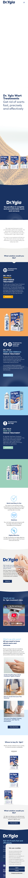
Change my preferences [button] (16, 873)
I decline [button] (17, 870)
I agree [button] (16, 867)
